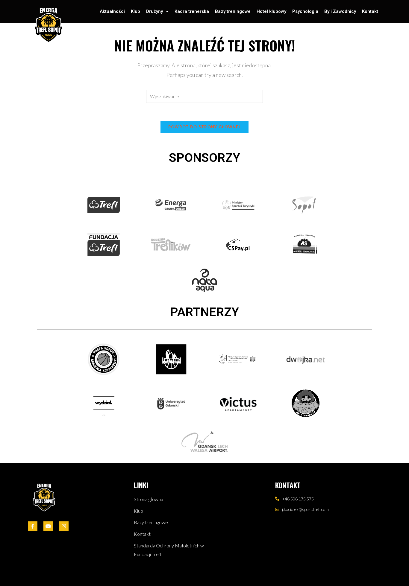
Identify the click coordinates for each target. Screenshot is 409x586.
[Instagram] (64, 526)
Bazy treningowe (233, 11)
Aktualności (112, 11)
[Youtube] (48, 526)
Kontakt (370, 11)
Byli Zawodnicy (340, 11)
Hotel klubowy (271, 11)
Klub (135, 11)
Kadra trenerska (192, 11)
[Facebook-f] (32, 526)
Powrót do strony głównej (204, 126)
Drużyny (154, 11)
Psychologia (305, 11)
